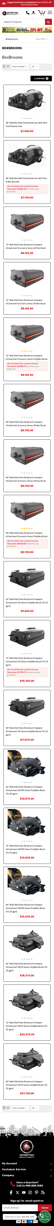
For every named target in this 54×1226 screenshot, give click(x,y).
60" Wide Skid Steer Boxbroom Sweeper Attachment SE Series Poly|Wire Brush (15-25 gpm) (27, 602)
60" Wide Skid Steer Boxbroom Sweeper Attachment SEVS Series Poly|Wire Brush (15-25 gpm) (27, 967)
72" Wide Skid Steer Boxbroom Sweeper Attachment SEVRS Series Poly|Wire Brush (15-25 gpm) (25, 849)
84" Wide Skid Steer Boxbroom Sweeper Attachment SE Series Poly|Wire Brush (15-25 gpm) (27, 731)
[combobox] (27, 22)
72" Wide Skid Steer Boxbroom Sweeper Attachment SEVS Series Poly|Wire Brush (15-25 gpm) (27, 1026)
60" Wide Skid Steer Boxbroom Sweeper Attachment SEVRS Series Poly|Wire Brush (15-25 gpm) (25, 790)
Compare (41, 78)
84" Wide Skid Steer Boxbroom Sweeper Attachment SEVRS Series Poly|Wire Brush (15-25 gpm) (25, 908)
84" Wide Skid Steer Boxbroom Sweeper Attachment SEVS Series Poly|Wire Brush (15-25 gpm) (27, 1085)
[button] (27, 39)
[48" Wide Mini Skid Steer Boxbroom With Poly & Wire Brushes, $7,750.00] (27, 156)
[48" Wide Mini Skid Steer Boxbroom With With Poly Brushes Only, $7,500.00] (27, 100)
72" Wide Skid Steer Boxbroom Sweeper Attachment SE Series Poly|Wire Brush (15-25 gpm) (27, 661)
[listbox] (20, 66)
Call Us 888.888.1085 (29, 1185)
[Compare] (14, 127)
